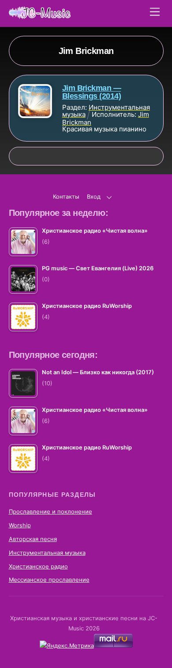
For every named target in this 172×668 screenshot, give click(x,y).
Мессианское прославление (49, 579)
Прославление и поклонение (50, 511)
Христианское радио (38, 566)
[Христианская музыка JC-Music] (40, 15)
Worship (20, 525)
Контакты (66, 196)
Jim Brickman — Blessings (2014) (91, 92)
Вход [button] (94, 196)
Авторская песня (33, 539)
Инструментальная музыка (47, 552)
